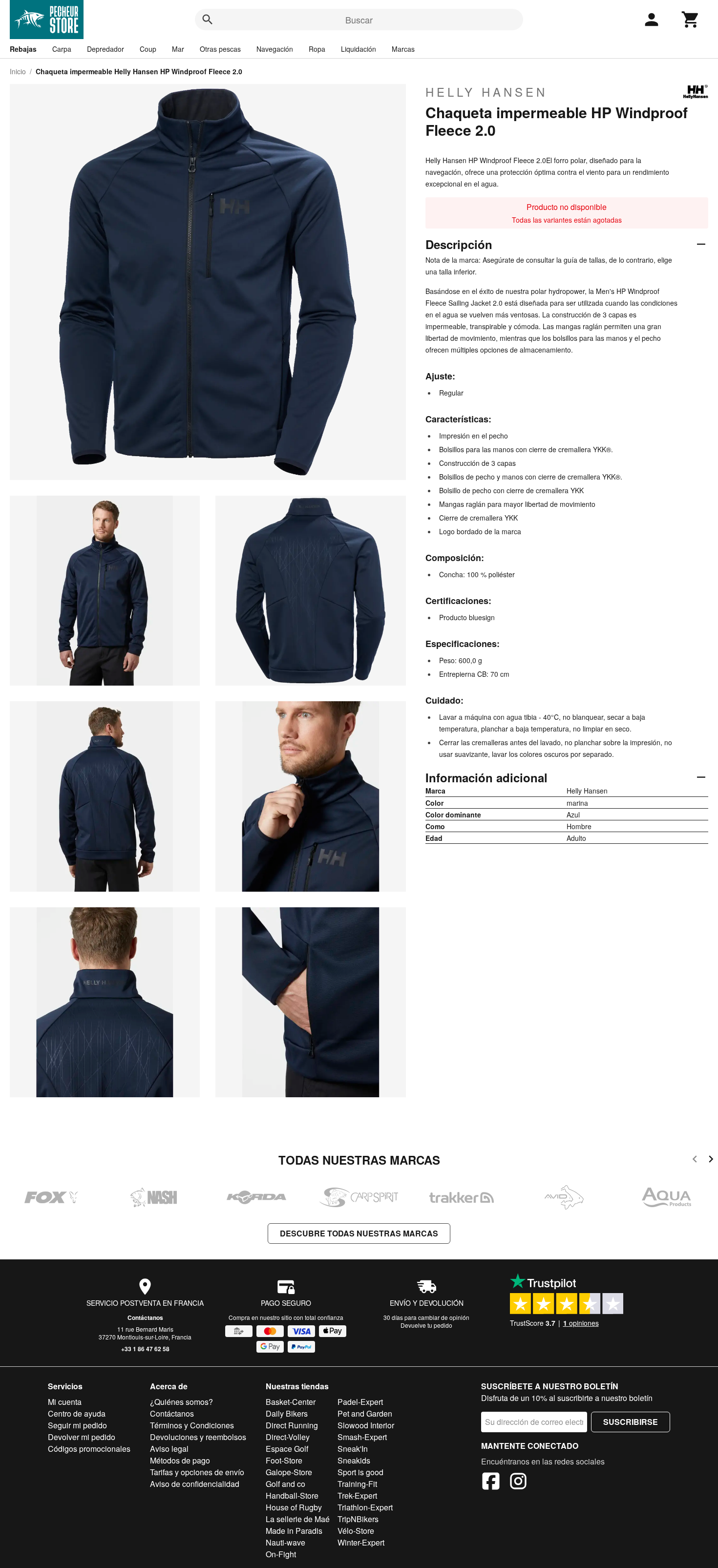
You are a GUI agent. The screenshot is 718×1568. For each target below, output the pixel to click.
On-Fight (281, 1554)
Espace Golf (287, 1448)
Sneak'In (353, 1448)
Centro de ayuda (77, 1413)
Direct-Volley (288, 1437)
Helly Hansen (486, 92)
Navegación (274, 49)
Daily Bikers (287, 1413)
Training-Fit (357, 1483)
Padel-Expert (360, 1401)
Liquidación (358, 49)
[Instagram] (518, 1482)
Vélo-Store (356, 1530)
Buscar (359, 19)
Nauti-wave (285, 1542)
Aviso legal (169, 1448)
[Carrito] (690, 19)
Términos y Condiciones (192, 1425)
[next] (711, 1160)
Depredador (105, 49)
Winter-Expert (361, 1542)
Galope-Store (289, 1472)
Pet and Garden (365, 1413)
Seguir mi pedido (77, 1425)
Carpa (61, 49)
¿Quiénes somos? (181, 1401)
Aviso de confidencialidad (194, 1483)
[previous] (695, 1160)
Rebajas (23, 49)
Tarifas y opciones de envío (197, 1472)
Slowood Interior (366, 1425)
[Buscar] (207, 19)
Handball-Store (292, 1495)
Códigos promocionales (89, 1448)
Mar (178, 49)
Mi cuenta (65, 1401)
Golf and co (285, 1483)
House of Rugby (294, 1507)
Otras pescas (220, 49)
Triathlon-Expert (365, 1507)
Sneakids (354, 1460)
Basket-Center (291, 1401)
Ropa (317, 49)
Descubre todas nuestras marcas (359, 1233)
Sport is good (360, 1472)
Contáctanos (145, 1317)
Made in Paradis (294, 1530)
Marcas (403, 49)
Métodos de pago (180, 1460)
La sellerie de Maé (298, 1519)
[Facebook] (491, 1482)
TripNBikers (358, 1519)
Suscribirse (630, 1421)
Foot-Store (284, 1460)
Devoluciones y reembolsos (198, 1437)
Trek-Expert (357, 1495)
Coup (148, 49)
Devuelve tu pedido (426, 1325)
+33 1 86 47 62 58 (145, 1348)
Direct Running (292, 1425)
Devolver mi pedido (81, 1437)
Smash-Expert (362, 1437)
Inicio (18, 71)
